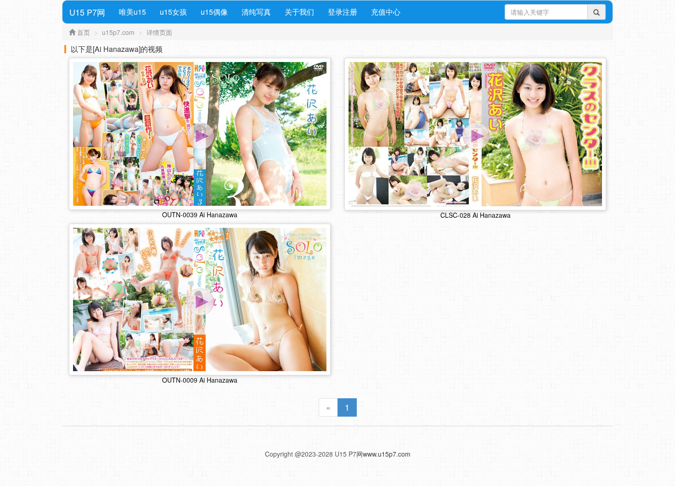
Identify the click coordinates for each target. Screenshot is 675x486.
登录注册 (342, 11)
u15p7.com (118, 32)
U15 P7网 (87, 12)
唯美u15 (132, 11)
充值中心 (385, 11)
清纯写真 (256, 11)
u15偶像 (214, 11)
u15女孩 (173, 11)
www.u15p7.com (387, 453)
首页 (83, 32)
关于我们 (299, 11)
